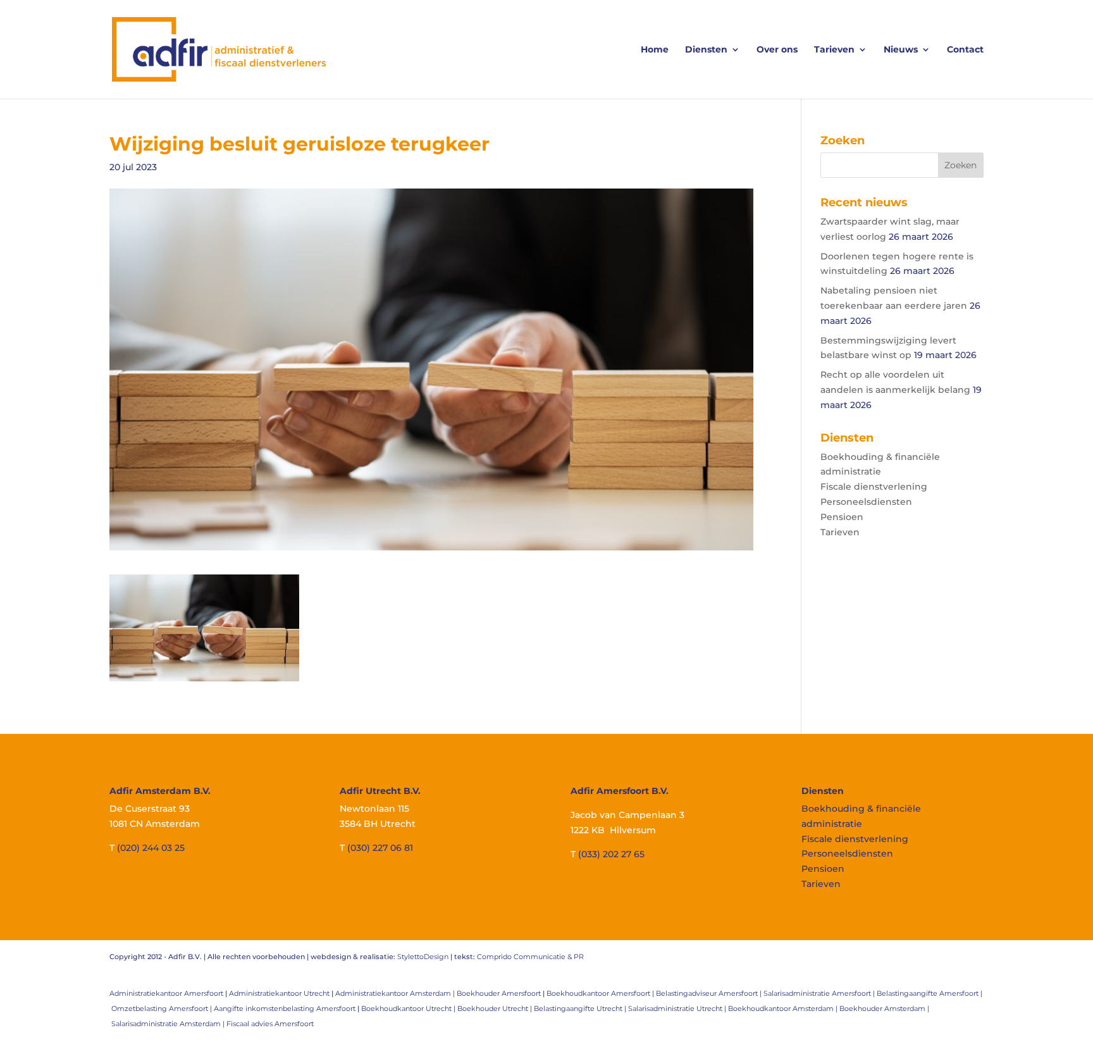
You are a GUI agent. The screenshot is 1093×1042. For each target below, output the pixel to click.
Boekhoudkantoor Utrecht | (409, 1008)
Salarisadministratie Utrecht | (678, 1008)
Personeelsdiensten (866, 501)
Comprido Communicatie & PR (530, 956)
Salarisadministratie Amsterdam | (168, 1023)
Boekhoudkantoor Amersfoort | (601, 993)
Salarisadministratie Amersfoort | (820, 993)
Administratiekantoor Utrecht (279, 993)
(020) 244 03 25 (151, 847)
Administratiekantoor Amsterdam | (396, 993)
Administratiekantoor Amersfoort (166, 993)
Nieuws (901, 50)
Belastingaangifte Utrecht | (581, 1008)
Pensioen (841, 517)
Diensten (706, 50)
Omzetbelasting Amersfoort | (162, 1008)
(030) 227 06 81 (380, 847)
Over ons (777, 50)
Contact (965, 50)
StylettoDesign (422, 956)
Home (655, 50)
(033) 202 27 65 (611, 854)
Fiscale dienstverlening (873, 486)
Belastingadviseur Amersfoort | (709, 993)
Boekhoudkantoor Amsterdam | (783, 1008)
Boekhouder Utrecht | (495, 1008)
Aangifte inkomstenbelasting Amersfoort (284, 1008)
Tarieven (834, 50)
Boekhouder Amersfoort (499, 993)
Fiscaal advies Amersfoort (270, 1023)
